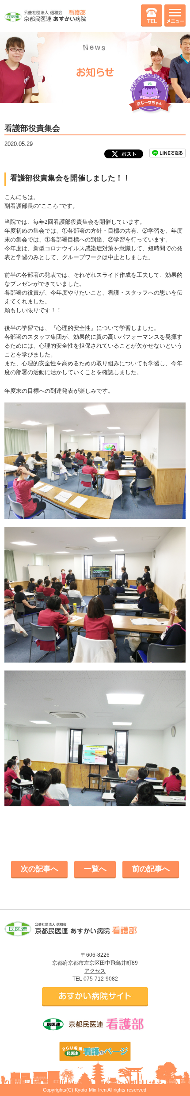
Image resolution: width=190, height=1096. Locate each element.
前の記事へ (151, 869)
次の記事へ (39, 869)
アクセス (95, 971)
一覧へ (95, 869)
